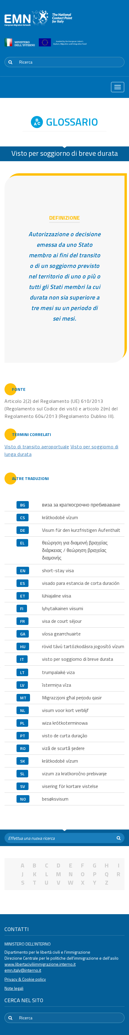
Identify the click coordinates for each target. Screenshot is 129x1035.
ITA (107, 46)
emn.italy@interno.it (22, 970)
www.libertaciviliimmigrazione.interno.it (40, 964)
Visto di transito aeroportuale (36, 446)
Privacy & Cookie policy (25, 979)
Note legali (13, 988)
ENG (120, 46)
